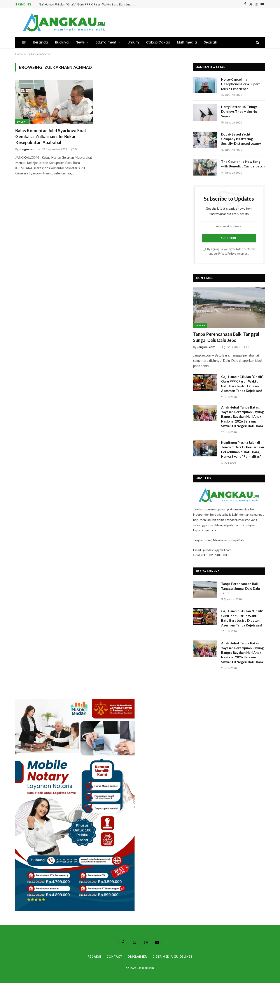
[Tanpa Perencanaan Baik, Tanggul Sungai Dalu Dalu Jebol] (229, 307)
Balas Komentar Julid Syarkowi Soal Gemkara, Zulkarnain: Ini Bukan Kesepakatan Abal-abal (50, 136)
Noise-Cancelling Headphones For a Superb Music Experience (241, 84)
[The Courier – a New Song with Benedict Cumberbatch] (205, 167)
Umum (133, 42)
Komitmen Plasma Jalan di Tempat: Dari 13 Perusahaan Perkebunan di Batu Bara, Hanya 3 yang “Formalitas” (242, 449)
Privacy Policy (226, 253)
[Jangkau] (64, 22)
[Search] (257, 42)
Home (19, 54)
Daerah (22, 122)
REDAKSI (94, 956)
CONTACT (114, 956)
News (80, 42)
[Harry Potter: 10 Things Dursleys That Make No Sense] (205, 112)
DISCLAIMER (137, 956)
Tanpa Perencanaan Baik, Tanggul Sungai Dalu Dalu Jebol (226, 337)
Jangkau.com (28, 149)
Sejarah (210, 42)
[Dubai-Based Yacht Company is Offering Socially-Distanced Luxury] (205, 140)
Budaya (62, 42)
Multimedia (187, 42)
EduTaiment (106, 42)
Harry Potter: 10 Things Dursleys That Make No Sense (239, 111)
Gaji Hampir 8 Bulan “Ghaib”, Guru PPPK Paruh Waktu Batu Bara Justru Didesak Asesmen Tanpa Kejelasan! (88, 4)
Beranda (40, 42)
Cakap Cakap (158, 42)
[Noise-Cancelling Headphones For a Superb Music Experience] (205, 85)
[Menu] (24, 42)
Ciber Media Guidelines (172, 956)
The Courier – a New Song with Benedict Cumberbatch (243, 164)
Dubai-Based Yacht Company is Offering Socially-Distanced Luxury (241, 139)
